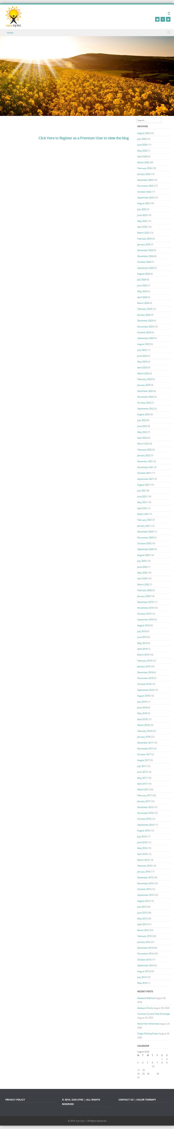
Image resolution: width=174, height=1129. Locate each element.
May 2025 (142, 221)
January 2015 (143, 942)
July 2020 (141, 560)
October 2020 (144, 543)
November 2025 (145, 185)
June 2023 (142, 355)
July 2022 (141, 420)
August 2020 (143, 555)
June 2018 (142, 707)
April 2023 (142, 367)
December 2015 (145, 877)
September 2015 (145, 895)
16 (167, 1066)
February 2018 (144, 731)
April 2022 (142, 437)
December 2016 (145, 807)
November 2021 (145, 467)
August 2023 (143, 344)
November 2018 (145, 678)
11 (143, 1066)
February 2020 (144, 590)
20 (153, 1070)
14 (158, 1066)
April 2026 (142, 156)
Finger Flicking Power (148, 1033)
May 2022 (142, 432)
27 (153, 1073)
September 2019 (145, 619)
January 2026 (143, 174)
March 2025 (143, 232)
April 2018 (142, 719)
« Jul (139, 1081)
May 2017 (142, 777)
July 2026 (141, 138)
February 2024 (144, 308)
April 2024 (142, 297)
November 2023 (145, 326)
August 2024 (143, 273)
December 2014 (145, 947)
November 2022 (145, 396)
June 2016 (142, 842)
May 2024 (142, 291)
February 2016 (144, 865)
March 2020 (143, 584)
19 (148, 1070)
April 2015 (142, 924)
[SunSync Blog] (13, 16)
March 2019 (143, 654)
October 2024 (144, 262)
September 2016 (145, 824)
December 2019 (145, 602)
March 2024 (143, 303)
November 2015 (145, 883)
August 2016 (143, 830)
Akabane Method (146, 998)
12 (148, 1066)
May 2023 (142, 361)
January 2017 (143, 801)
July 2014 (141, 977)
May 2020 (142, 572)
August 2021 (143, 484)
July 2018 (141, 701)
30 (167, 1073)
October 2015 (144, 889)
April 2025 (142, 226)
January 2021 (143, 525)
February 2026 (144, 168)
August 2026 (143, 133)
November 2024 (145, 256)
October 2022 (144, 402)
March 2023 (143, 373)
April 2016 (142, 854)
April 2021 (142, 508)
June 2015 (142, 912)
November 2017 (145, 748)
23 (167, 1070)
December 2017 (145, 742)
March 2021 (143, 514)
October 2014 (144, 959)
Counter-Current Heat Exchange (153, 1013)
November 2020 (145, 537)
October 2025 (144, 191)
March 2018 (143, 725)
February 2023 (144, 379)
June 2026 (142, 144)
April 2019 (142, 648)
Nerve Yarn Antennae (148, 1023)
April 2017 (142, 783)
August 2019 (143, 625)
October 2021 (144, 473)
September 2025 (145, 197)
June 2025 (142, 215)
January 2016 (143, 871)
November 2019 (145, 607)
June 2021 (142, 496)
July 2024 (141, 279)
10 (138, 1066)
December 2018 (145, 672)
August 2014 (143, 971)
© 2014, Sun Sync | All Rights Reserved (87, 1120)
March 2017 (143, 789)
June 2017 (142, 771)
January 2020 (143, 596)
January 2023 (143, 385)
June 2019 (142, 637)
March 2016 (143, 859)
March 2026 (143, 162)
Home (10, 32)
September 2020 (145, 549)
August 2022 (143, 414)
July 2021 (141, 490)
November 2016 (145, 813)
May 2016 (142, 848)
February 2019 (144, 660)
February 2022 (144, 449)
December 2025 (145, 180)
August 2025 (143, 203)
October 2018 (144, 684)
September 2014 (145, 965)
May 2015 (142, 918)
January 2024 (143, 314)
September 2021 (145, 478)
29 (162, 1073)
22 (162, 1070)
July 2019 (141, 631)
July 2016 (141, 836)
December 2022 (145, 391)
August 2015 (143, 900)
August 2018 (143, 695)
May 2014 (142, 982)
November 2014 (145, 953)
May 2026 (142, 150)
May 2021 (142, 502)
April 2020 (142, 578)
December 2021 (145, 461)
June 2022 (142, 426)
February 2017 (144, 795)
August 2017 (143, 760)
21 (158, 1070)
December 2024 (145, 250)
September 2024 (145, 267)
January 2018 (143, 736)
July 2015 (141, 906)
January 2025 (143, 244)
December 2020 (145, 531)
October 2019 (144, 613)
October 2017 (144, 754)
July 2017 (141, 766)
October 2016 (144, 818)
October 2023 (144, 332)
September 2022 (145, 408)
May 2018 (142, 713)
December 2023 (145, 320)
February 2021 (144, 519)
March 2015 (143, 930)
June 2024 (142, 285)
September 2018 (145, 689)
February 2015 (144, 936)
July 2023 (141, 349)
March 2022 (143, 443)
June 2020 (142, 566)
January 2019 (143, 666)
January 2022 (143, 455)
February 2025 (144, 238)
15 (162, 1066)
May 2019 (142, 643)
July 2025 (141, 209)
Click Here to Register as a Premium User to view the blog (84, 138)
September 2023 (145, 338)
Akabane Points (145, 1008)
